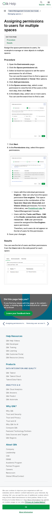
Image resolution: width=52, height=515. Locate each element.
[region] (26, 501)
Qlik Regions (11, 438)
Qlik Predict (11, 396)
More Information (26, 512)
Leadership (10, 453)
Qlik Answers (11, 393)
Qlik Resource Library (15, 358)
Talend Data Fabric (14, 380)
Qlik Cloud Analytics (14, 389)
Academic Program (14, 463)
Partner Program (13, 466)
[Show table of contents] (5, 11)
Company (10, 449)
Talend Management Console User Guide (23, 11)
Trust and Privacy (13, 418)
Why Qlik (9, 411)
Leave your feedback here (18, 313)
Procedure (11, 40)
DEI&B (8, 459)
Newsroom (10, 473)
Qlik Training (11, 347)
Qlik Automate (12, 399)
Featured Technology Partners (18, 431)
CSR (7, 456)
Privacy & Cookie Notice (35, 502)
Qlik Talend (10, 373)
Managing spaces (14, 14)
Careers (9, 469)
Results (9, 43)
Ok (26, 507)
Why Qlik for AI (12, 424)
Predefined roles (35, 208)
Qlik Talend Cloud (13, 376)
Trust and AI (11, 421)
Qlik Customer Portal (14, 354)
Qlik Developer (12, 344)
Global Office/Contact (15, 476)
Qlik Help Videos (13, 341)
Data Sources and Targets (17, 434)
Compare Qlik (11, 428)
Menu (49, 5)
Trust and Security (13, 414)
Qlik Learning (11, 351)
